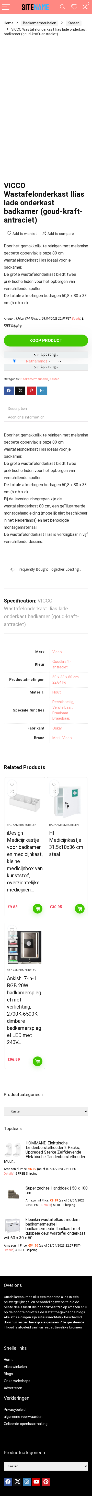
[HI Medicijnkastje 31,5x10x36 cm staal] (67, 802)
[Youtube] (36, 1482)
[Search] (62, 7)
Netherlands (37, 360)
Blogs (8, 1374)
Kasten (73, 23)
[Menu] (6, 7)
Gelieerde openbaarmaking (26, 1424)
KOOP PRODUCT (46, 340)
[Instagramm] (27, 1482)
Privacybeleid (15, 1410)
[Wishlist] (74, 7)
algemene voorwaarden (23, 1417)
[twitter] (17, 1482)
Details (76, 318)
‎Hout (56, 692)
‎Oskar (57, 728)
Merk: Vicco (62, 738)
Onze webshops (17, 1381)
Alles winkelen (15, 1367)
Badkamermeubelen (39, 23)
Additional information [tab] (26, 417)
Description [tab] (17, 409)
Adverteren (13, 1388)
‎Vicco (57, 652)
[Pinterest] (46, 1482)
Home (9, 23)
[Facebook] (8, 1482)
